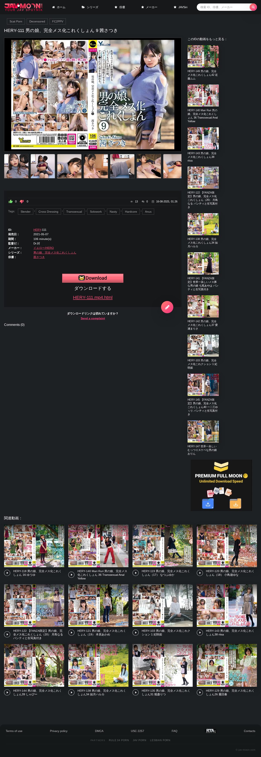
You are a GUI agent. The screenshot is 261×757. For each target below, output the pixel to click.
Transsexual (74, 211)
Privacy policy (58, 731)
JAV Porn (139, 740)
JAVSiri (182, 7)
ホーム (61, 7)
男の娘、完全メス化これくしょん (54, 252)
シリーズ (92, 7)
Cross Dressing (48, 211)
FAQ (174, 731)
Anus (148, 211)
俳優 (122, 7)
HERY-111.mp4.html (93, 297)
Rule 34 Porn (119, 740)
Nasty (113, 211)
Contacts (249, 731)
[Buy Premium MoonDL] (221, 510)
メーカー (151, 7)
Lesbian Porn (160, 740)
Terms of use (14, 731)
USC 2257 (137, 731)
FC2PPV (57, 21)
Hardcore (131, 211)
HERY (37, 229)
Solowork (96, 211)
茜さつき (39, 257)
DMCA (99, 731)
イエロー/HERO (43, 247)
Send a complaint (93, 318)
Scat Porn (16, 21)
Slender (26, 211)
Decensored (37, 21)
